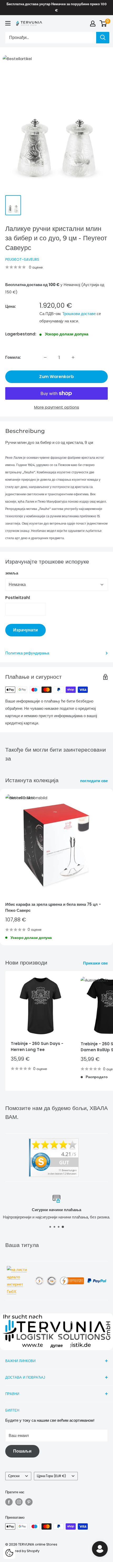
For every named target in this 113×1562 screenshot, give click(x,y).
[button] (9, 1553)
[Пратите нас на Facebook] (9, 1502)
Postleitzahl (17, 597)
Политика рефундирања (27, 653)
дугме (56, 1346)
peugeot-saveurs (22, 259)
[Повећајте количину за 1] (73, 357)
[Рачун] (92, 23)
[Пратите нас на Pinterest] (29, 1502)
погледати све (94, 780)
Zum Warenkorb (56, 377)
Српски (13, 1476)
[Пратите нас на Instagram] (19, 1502)
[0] (103, 23)
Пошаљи (22, 1451)
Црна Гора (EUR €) (51, 1476)
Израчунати (25, 630)
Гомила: (13, 357)
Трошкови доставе (79, 313)
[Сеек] (102, 37)
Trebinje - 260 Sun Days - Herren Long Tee (37, 1046)
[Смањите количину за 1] (45, 357)
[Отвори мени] (8, 23)
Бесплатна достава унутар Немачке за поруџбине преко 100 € (57, 7)
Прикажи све (95, 963)
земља (11, 573)
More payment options (56, 407)
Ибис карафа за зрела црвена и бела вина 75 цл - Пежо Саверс (53, 907)
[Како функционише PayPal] (97, 1278)
